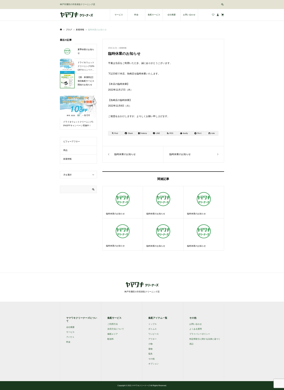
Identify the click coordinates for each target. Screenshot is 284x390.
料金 (136, 14)
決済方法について (115, 329)
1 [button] (75, 115)
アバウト (70, 337)
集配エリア (112, 334)
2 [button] (78, 115)
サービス (119, 14)
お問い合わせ (189, 14)
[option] (78, 112)
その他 (151, 359)
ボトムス (152, 329)
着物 (150, 349)
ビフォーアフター (71, 141)
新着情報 (122, 48)
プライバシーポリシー (199, 334)
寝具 (150, 354)
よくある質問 (195, 329)
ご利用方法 (112, 324)
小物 (150, 344)
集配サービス (154, 14)
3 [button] (81, 115)
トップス (152, 324)
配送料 (110, 339)
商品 (65, 150)
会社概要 (171, 14)
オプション (153, 363)
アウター (152, 339)
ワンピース (153, 334)
